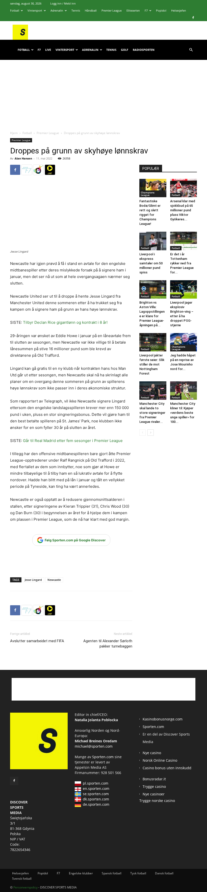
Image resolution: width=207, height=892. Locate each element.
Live (48, 50)
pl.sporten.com (95, 783)
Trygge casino (154, 786)
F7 (146, 10)
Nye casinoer (154, 794)
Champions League (147, 194)
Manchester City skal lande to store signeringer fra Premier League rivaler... (152, 413)
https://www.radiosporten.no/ (38, 170)
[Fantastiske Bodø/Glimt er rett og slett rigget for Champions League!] (152, 188)
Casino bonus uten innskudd (167, 767)
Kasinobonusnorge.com (163, 719)
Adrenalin (56, 10)
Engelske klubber (81, 873)
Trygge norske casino (157, 800)
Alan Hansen (23, 158)
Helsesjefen (178, 10)
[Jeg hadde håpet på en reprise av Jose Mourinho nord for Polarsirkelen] (183, 342)
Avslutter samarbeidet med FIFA (37, 641)
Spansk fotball (111, 873)
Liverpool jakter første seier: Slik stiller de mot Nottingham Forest (151, 364)
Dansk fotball (164, 873)
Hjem (14, 133)
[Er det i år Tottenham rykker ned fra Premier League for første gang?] (183, 241)
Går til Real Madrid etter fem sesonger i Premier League (72, 440)
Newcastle (54, 580)
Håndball (91, 10)
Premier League (111, 10)
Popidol (161, 10)
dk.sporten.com (96, 799)
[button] (191, 50)
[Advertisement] (103, 90)
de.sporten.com (96, 804)
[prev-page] (142, 432)
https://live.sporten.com (50, 170)
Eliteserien (133, 10)
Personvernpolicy (25, 887)
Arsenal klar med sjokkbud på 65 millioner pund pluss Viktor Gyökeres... (182, 210)
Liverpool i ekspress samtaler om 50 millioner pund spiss (151, 263)
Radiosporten (143, 50)
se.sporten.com (96, 793)
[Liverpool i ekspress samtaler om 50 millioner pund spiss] (152, 241)
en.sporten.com (96, 788)
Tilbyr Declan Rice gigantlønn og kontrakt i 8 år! (65, 322)
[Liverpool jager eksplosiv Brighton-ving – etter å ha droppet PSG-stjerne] (183, 289)
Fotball (14, 10)
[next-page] (150, 432)
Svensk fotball (22, 878)
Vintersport (35, 10)
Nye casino (152, 752)
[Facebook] (193, 17)
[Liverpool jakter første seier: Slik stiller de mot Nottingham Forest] (152, 342)
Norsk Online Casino (160, 760)
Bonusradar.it (154, 779)
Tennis (75, 10)
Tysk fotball (138, 873)
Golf (124, 50)
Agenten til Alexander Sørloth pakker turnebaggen (107, 643)
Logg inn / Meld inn (63, 3)
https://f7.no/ (27, 170)
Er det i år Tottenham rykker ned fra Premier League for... (182, 263)
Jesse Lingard (33, 580)
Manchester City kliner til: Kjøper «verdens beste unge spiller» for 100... (182, 413)
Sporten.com (103, 756)
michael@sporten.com (94, 746)
